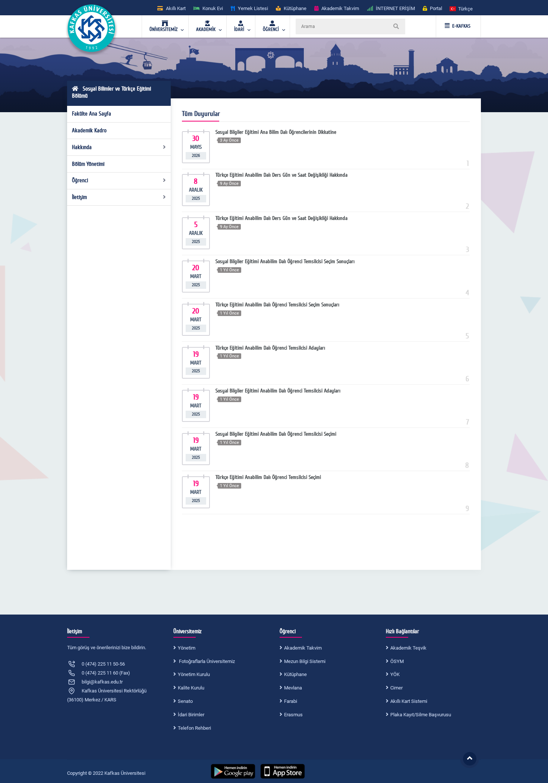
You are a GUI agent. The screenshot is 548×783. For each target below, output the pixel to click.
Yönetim (186, 648)
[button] (461, 8)
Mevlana (293, 688)
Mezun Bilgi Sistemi (304, 661)
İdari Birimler (191, 714)
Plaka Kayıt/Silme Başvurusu (420, 714)
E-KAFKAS (461, 26)
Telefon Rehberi (194, 728)
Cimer (396, 688)
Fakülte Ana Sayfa (91, 113)
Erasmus (293, 714)
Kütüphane (295, 674)
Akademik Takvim (303, 648)
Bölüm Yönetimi (88, 164)
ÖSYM (397, 661)
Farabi (290, 701)
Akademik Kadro (89, 130)
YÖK (395, 674)
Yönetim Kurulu (194, 674)
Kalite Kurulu (191, 688)
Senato (185, 701)
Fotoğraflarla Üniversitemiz (206, 661)
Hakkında (82, 147)
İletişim (79, 197)
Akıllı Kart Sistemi (408, 701)
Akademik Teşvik (408, 648)
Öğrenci (80, 180)
